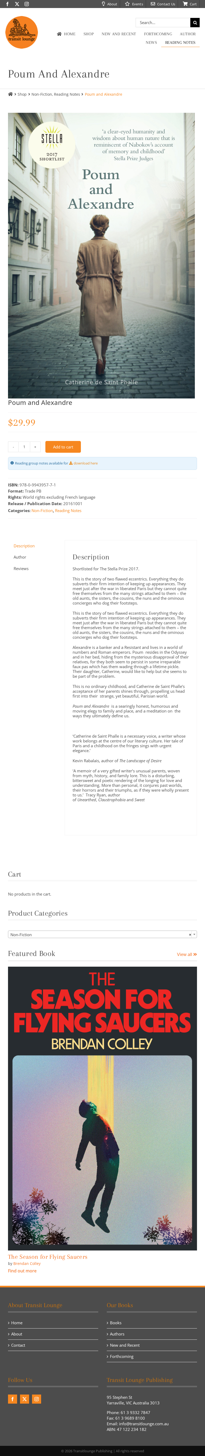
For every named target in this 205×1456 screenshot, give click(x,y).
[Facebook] (12, 1399)
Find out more (22, 1271)
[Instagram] (36, 1399)
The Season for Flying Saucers (47, 1256)
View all (185, 954)
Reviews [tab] (21, 568)
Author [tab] (20, 557)
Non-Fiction (42, 510)
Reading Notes (68, 510)
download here (86, 463)
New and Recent (125, 1345)
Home (16, 1322)
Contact (18, 1345)
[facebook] (7, 4)
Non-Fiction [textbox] (100, 934)
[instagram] (27, 4)
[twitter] (17, 4)
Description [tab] (24, 545)
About (16, 1334)
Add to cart (63, 447)
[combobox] (102, 934)
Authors (117, 1334)
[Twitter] (24, 1399)
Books (115, 1322)
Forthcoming (121, 1356)
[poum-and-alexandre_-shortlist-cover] (102, 255)
